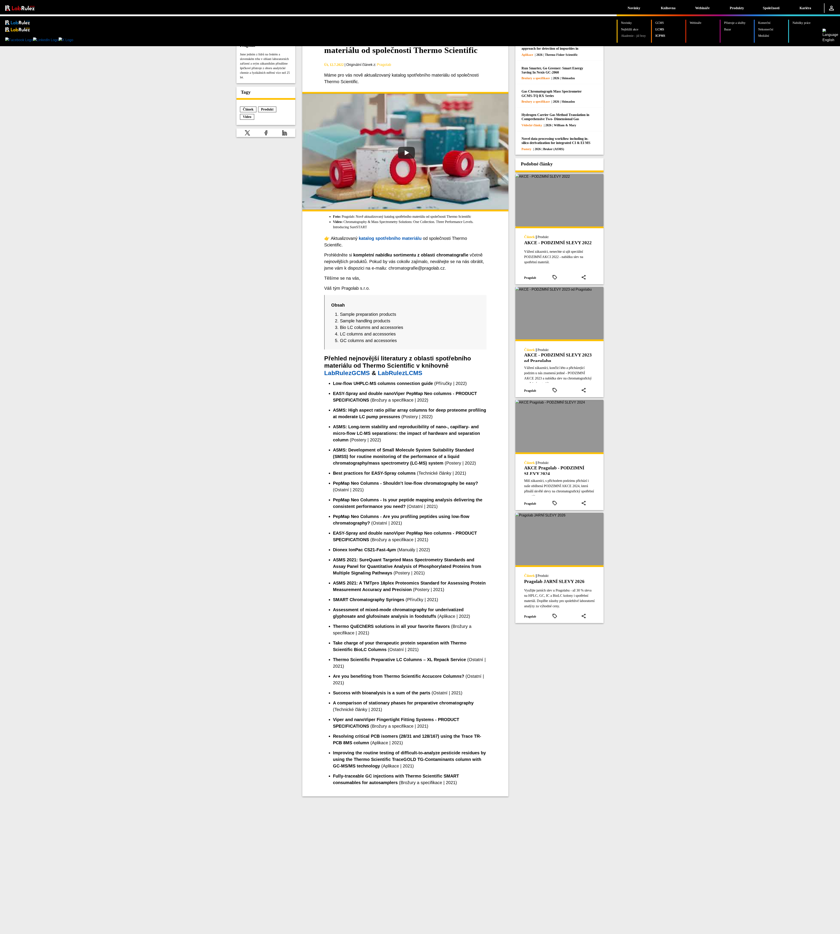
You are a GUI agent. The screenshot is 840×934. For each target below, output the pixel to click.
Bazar (727, 29)
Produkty (737, 8)
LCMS (659, 29)
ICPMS (660, 35)
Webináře (702, 8)
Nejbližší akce (629, 29)
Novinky (634, 8)
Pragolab (384, 65)
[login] (831, 8)
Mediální (763, 35)
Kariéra (805, 8)
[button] (247, 132)
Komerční (764, 23)
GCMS (659, 23)
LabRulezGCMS (347, 373)
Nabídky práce (801, 23)
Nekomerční (765, 29)
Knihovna (668, 8)
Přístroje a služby (735, 23)
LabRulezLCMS (400, 373)
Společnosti (771, 8)
